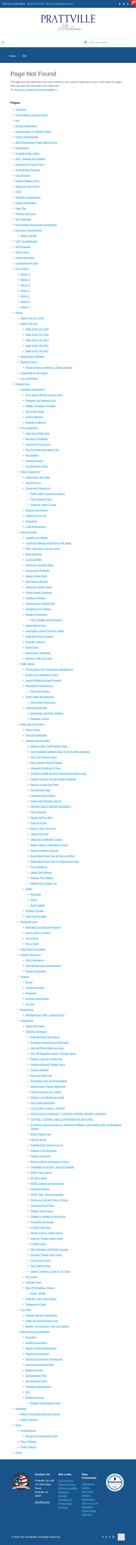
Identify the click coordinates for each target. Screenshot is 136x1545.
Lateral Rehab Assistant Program (43, 680)
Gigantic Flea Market (41, 877)
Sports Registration (25, 202)
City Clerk (25, 1309)
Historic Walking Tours (27, 180)
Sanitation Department (32, 389)
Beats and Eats (33, 554)
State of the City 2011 (36, 351)
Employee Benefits (35, 971)
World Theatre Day (40, 1134)
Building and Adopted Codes (45, 1403)
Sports (29, 888)
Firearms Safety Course (43, 504)
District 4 (25, 274)
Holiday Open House (41, 1211)
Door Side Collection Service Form (44, 394)
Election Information (26, 126)
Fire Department (29, 427)
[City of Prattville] (68, 23)
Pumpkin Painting (39, 1189)
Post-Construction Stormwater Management (49, 669)
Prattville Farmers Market (39, 636)
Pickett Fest (31, 647)
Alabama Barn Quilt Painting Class (49, 746)
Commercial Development (39, 1364)
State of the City (29, 323)
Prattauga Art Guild (35, 1304)
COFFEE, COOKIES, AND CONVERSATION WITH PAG (61, 1119)
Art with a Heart (38, 1178)
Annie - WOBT (38, 1293)
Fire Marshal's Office (36, 466)
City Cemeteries (29, 378)
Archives (63, 1507)
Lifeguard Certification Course (46, 839)
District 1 (25, 290)
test (17, 120)
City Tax (29, 1004)
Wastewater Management (39, 685)
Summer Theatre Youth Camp (46, 1238)
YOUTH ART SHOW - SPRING (47, 1108)
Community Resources (38, 444)
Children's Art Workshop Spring (47, 1097)
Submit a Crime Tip (35, 515)
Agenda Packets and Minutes (41, 1315)
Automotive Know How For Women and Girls (54, 861)
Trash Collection (34, 416)
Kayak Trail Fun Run (41, 817)
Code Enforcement (35, 526)
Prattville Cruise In (35, 641)
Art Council (31, 1276)
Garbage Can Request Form (40, 400)
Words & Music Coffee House (46, 1233)
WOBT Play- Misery (41, 1172)
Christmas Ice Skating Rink (40, 603)
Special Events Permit (27, 186)
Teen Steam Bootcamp (42, 1102)
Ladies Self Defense (41, 872)
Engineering (26, 1009)
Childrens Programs (36, 1031)
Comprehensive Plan (26, 263)
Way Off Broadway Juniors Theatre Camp (53, 1053)
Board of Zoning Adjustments (41, 1348)
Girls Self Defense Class (43, 757)
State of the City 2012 (37, 345)
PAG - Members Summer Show (42, 548)
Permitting (30, 1337)
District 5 (25, 285)
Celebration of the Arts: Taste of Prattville (52, 1167)
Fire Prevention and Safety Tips (42, 449)
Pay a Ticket (32, 943)
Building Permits (34, 1370)
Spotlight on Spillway (36, 537)
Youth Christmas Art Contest (45, 1091)
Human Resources (30, 954)
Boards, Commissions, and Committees (47, 1326)
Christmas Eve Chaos (42, 1205)
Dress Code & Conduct (38, 932)
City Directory (22, 175)
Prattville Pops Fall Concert (45, 1037)
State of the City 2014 (37, 340)
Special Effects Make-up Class (47, 1048)
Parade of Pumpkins (36, 614)
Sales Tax (20, 208)
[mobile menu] (3, 42)
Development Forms (36, 1381)
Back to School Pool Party (44, 784)
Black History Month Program (46, 762)
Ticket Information (35, 1026)
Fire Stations (32, 455)
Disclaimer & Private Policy (30, 164)
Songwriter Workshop (42, 1222)
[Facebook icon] (119, 3)
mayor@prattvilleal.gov (61, 3)
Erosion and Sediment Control (41, 674)
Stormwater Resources (43, 702)
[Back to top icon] (121, 1537)
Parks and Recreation (32, 724)
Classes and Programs (37, 740)
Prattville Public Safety (27, 153)
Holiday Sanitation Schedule (40, 405)
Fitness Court (32, 729)
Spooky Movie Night (36, 576)
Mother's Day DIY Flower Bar (46, 1059)
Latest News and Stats (37, 477)
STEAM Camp (38, 1243)
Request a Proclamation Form (41, 1436)
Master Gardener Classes (44, 850)
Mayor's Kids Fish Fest (42, 828)
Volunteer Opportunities (28, 197)
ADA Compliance (34, 960)
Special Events (28, 532)
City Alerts (21, 109)
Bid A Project (22, 252)
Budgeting (30, 993)
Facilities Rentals (34, 910)
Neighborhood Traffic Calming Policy (45, 1015)
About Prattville (28, 235)
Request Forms (28, 362)
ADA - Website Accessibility (30, 158)
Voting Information (25, 257)
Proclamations (28, 1430)
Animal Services (29, 1419)
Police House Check (41, 499)
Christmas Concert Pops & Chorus (49, 1200)
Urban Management (36, 707)
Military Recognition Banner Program (40, 1414)
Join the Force (33, 482)
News (18, 1425)
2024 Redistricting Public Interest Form (36, 142)
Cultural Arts (27, 1020)
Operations (31, 521)
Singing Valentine (39, 1070)
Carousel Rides (33, 559)
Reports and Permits (36, 510)
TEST (18, 191)
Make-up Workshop (41, 1075)
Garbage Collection (35, 422)
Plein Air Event (38, 1139)
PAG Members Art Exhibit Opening (49, 1249)
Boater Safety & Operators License (49, 845)
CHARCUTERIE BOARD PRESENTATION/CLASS (58, 773)
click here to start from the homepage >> (36, 89)
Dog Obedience (38, 866)
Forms (29, 982)
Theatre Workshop (40, 1156)
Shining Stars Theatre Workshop (48, 1086)
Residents (20, 1408)
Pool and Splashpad (36, 735)
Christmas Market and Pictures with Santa (48, 543)
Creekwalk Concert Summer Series (44, 630)
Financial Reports (34, 987)
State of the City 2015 (37, 334)
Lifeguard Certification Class (45, 768)
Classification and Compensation (43, 965)
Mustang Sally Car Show (38, 658)
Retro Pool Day (38, 823)
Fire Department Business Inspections (36, 224)
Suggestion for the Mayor (34, 373)
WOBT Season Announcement (47, 1183)
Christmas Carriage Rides (39, 565)
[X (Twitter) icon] (124, 3)
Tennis (33, 899)
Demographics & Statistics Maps (33, 131)
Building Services (34, 1397)
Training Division (34, 460)
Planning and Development (34, 1331)
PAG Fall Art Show (40, 1265)
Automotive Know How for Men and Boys (52, 855)
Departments (22, 384)
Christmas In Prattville (37, 570)
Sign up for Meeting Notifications (88, 1495)
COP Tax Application (26, 241)
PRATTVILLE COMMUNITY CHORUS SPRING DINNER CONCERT (68, 1113)
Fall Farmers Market (36, 581)
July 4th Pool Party (40, 790)
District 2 (25, 296)
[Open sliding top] (132, 3)
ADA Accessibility (67, 1488)
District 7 (25, 307)
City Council (22, 268)
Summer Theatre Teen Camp (46, 1254)
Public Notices (28, 1447)
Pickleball (35, 894)
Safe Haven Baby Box (37, 433)
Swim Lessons (38, 812)
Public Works (27, 663)
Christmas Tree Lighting (38, 609)
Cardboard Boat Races (42, 795)
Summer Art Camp (40, 1260)
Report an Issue (66, 1484)
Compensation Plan (36, 1375)
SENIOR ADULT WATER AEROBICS (50, 806)
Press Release (28, 1441)
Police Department (30, 471)
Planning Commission (37, 1353)
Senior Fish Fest (39, 834)
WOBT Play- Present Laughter (46, 1194)
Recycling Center (34, 411)
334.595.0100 (37, 3)
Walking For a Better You (43, 883)
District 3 (25, 279)
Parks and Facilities (36, 916)
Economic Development (28, 230)
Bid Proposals (23, 246)
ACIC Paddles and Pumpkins (46, 619)
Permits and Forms (25, 213)
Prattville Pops (33, 1282)
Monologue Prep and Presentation (48, 1081)
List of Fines (31, 938)
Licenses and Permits (37, 998)
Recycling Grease (40, 691)
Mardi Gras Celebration (38, 652)
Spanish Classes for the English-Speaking (53, 779)
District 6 (25, 301)
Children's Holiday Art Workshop (47, 1216)
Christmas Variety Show (38, 587)
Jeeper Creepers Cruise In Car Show (50, 1271)
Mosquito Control (39, 718)
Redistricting (22, 148)
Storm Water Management (39, 696)
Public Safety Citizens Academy (47, 493)
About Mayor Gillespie (32, 356)
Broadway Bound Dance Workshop (49, 1042)
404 (24, 56)
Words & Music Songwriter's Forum (49, 1161)
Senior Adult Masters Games (46, 801)
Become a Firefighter (36, 438)
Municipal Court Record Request (43, 927)
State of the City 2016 (37, 329)
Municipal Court (28, 921)
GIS (27, 1392)
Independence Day (35, 625)
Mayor (18, 312)
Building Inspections (36, 1342)
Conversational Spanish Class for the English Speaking (60, 751)
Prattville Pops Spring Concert (46, 1145)
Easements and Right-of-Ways (47, 713)
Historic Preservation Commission (44, 1359)
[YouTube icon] (128, 3)
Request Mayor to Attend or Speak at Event (48, 367)
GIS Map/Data (23, 219)
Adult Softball (37, 905)
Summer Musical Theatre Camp (47, 1064)
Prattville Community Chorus (41, 1298)
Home (12, 56)
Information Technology (32, 949)
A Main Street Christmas (38, 592)
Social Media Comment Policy (31, 115)
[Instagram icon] (113, 1537)
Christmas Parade (35, 598)
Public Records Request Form (41, 1320)
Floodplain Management (38, 1386)
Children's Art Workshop (43, 1150)
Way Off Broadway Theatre (40, 1287)
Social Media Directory (27, 169)
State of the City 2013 (32, 318)
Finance (24, 976)
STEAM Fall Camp (40, 1227)
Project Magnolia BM (26, 137)
